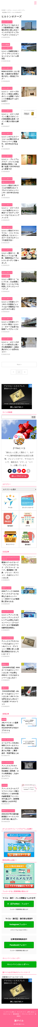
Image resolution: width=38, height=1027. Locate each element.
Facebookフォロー (18, 945)
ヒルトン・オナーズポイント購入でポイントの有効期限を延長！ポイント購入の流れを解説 (10, 119)
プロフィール (6, 1014)
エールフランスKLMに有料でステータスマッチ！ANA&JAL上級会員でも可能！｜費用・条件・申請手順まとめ (10, 748)
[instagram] (19, 471)
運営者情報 (16, 1014)
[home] (28, 471)
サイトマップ (20, 1012)
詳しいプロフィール (19, 476)
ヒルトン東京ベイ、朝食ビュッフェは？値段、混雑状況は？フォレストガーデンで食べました (10, 258)
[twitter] (10, 471)
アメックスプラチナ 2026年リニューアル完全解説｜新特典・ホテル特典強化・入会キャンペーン (10, 771)
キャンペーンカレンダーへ (18, 964)
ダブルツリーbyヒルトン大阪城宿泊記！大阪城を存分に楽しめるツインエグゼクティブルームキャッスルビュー (10, 30)
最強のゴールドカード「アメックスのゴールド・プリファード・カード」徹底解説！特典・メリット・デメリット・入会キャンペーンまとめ (10, 570)
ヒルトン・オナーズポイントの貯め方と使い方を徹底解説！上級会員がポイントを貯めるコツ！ (10, 347)
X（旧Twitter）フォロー (18, 904)
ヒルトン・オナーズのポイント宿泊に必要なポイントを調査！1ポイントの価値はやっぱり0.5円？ (11, 96)
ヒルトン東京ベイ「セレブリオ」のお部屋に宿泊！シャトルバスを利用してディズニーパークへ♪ (10, 284)
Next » (19, 364)
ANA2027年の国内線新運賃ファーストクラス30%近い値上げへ (10, 816)
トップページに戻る (9, 1012)
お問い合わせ (30, 1012)
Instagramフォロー (18, 924)
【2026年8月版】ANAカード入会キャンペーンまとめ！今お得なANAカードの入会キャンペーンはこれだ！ (11, 672)
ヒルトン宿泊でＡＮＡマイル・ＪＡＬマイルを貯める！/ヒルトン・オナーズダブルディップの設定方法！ (10, 235)
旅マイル (19, 1020)
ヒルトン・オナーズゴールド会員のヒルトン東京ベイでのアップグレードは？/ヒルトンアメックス (10, 213)
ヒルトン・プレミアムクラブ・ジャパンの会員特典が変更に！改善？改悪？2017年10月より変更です (11, 164)
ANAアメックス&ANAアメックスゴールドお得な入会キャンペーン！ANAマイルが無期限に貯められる (10, 596)
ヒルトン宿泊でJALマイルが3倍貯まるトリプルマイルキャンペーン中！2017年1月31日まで (10, 190)
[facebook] (14, 471)
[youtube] (24, 471)
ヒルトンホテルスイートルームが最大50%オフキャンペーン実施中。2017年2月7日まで (10, 141)
